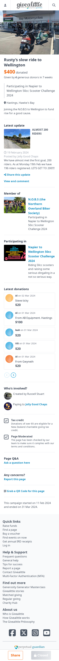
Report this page (15, 479)
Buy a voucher (11, 533)
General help (11, 560)
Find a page (10, 530)
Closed (42, 655)
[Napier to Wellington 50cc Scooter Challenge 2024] (15, 253)
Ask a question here (17, 462)
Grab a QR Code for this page (25, 491)
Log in (6, 545)
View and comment (16, 181)
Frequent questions (15, 556)
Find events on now (15, 537)
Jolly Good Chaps (36, 404)
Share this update (18, 174)
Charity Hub (10, 603)
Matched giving (12, 595)
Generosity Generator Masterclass (24, 587)
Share (15, 655)
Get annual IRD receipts (17, 541)
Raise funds (10, 526)
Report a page (11, 568)
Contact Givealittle (14, 572)
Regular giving (11, 599)
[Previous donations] (7, 375)
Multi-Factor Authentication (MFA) (23, 576)
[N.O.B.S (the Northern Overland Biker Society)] (15, 205)
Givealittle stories (13, 591)
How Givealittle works (16, 618)
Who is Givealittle (13, 614)
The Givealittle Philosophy (19, 621)
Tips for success (12, 564)
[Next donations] (13, 375)
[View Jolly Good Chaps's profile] (8, 406)
